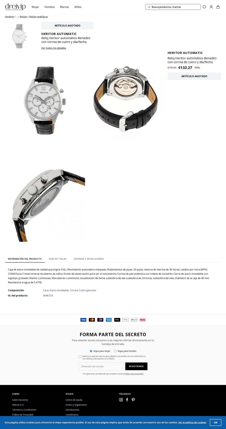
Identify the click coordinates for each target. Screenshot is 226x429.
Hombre (49, 7)
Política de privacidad (133, 373)
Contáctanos (72, 414)
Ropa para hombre (127, 351)
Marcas (64, 7)
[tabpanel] (113, 282)
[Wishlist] (204, 7)
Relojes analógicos (38, 16)
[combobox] (173, 7)
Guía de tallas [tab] (57, 258)
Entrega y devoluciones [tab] (89, 258)
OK (215, 422)
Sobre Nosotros (20, 399)
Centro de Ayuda (74, 399)
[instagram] (121, 400)
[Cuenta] (211, 7)
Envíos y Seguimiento (76, 404)
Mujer (35, 7)
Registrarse (136, 366)
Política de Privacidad (22, 414)
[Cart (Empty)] (218, 7)
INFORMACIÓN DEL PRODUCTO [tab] (25, 258)
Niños (77, 7)
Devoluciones (72, 409)
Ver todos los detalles (53, 48)
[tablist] (56, 259)
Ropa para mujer (101, 351)
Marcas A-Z (18, 404)
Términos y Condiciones (24, 409)
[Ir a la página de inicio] (15, 7)
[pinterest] (133, 400)
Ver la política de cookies (192, 422)
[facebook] (127, 400)
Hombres (9, 16)
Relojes (23, 16)
